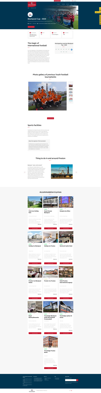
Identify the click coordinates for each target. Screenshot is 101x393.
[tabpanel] (35, 202)
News (71, 4)
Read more (39, 224)
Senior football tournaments (38, 380)
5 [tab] (36, 208)
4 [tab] (35, 208)
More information (31, 26)
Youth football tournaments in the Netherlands (27, 385)
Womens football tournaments (38, 379)
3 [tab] (66, 208)
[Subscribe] (77, 380)
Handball (63, 4)
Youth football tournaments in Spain (27, 383)
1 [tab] (33, 208)
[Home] (32, 4)
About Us (75, 4)
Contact (62, 0)
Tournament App (67, 0)
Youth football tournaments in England (27, 379)
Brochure (67, 4)
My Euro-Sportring (57, 0)
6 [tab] (52, 208)
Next (70, 102)
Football (58, 4)
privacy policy (74, 382)
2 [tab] (49, 208)
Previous (70, 82)
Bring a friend (47, 379)
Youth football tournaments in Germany (27, 381)
